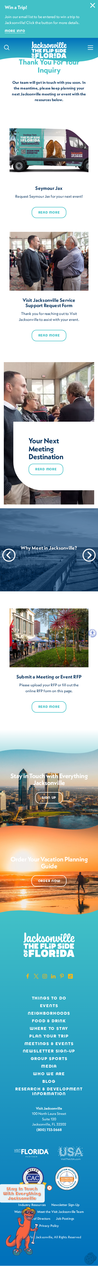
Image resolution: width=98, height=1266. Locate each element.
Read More (49, 212)
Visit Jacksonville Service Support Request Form (49, 302)
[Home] (49, 50)
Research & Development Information (49, 1091)
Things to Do (49, 998)
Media (49, 1066)
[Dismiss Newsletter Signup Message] (49, 1188)
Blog (49, 1081)
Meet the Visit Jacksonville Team (60, 1212)
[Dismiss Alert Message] (92, 5)
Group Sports (49, 1058)
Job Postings (65, 1218)
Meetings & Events (49, 1044)
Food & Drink (49, 1021)
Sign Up (49, 798)
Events (49, 1006)
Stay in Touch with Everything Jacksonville (22, 1193)
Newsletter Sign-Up (49, 1051)
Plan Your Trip (49, 1036)
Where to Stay (49, 1028)
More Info (15, 31)
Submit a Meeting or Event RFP (49, 677)
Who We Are (49, 1074)
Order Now (49, 881)
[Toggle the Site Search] (7, 47)
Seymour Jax (49, 188)
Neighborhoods (49, 1013)
